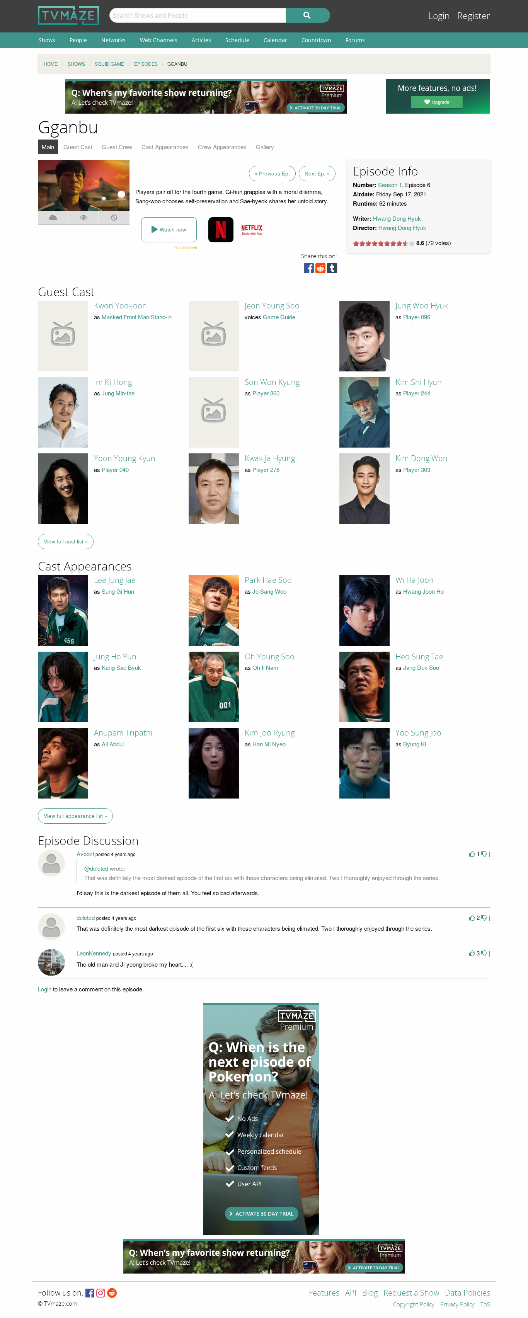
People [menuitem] (78, 40)
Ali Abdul (113, 744)
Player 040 (115, 469)
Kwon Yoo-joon (120, 305)
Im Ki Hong (113, 382)
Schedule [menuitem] (237, 40)
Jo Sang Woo (269, 591)
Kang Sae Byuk (121, 667)
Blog (370, 1293)
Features (324, 1293)
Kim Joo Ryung (270, 732)
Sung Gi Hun (118, 591)
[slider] (384, 243)
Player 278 (265, 469)
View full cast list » (66, 541)
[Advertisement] (206, 96)
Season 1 (390, 185)
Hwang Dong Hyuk (397, 218)
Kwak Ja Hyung (270, 458)
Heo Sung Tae (419, 656)
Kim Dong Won (421, 458)
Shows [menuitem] (47, 40)
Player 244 (416, 393)
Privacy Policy (457, 1305)
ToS (485, 1305)
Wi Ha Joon (414, 580)
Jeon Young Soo (272, 305)
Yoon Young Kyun (124, 458)
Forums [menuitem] (355, 40)
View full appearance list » (75, 815)
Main (48, 147)
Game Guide (279, 317)
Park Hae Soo (268, 580)
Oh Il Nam (265, 667)
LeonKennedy (94, 953)
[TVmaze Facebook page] (89, 1293)
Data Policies (467, 1293)
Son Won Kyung (272, 382)
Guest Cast (77, 147)
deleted (86, 917)
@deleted (96, 868)
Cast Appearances (165, 147)
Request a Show (411, 1293)
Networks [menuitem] (113, 40)
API (350, 1293)
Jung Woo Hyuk (421, 305)
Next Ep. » (317, 173)
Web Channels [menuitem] (158, 40)
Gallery (265, 147)
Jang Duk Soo (421, 667)
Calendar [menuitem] (275, 40)
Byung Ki (414, 744)
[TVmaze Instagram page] (100, 1293)
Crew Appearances (222, 147)
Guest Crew (117, 147)
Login (439, 16)
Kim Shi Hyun (418, 382)
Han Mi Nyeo (269, 744)
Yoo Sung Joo (418, 732)
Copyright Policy (413, 1305)
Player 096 (416, 317)
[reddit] (320, 270)
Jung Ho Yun (115, 656)
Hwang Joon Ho (423, 591)
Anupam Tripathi (123, 732)
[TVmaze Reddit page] (112, 1293)
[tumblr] (332, 270)
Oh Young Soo (270, 656)
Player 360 (265, 393)
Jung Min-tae (118, 393)
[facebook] (309, 270)
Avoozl (85, 854)
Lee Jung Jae (115, 580)
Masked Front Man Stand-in (137, 317)
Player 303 (416, 469)
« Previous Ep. (272, 173)
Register (473, 16)
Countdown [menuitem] (316, 40)
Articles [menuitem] (201, 40)
